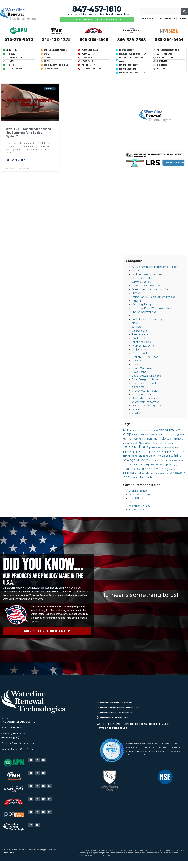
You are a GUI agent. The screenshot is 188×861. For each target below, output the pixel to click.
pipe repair (157, 451)
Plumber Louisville (143, 345)
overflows (153, 443)
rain (125, 455)
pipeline (127, 451)
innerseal (166, 434)
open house (139, 442)
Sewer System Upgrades (146, 375)
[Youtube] (43, 760)
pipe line (174, 447)
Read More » (15, 159)
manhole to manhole (168, 438)
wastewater (178, 472)
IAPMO (136, 293)
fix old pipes (155, 435)
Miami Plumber (138, 498)
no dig (126, 442)
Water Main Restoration (146, 402)
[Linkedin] (37, 760)
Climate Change (141, 282)
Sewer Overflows (142, 368)
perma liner (135, 446)
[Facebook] (30, 760)
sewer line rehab (158, 460)
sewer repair (144, 464)
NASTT (136, 323)
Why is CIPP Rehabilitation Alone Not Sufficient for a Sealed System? (28, 132)
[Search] (184, 11)
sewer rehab (173, 460)
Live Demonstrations (144, 312)
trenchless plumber (144, 473)
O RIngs (136, 327)
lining (175, 434)
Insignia (136, 300)
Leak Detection (138, 490)
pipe (166, 447)
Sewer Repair (140, 372)
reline (131, 455)
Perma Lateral (140, 334)
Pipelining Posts (141, 342)
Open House (139, 330)
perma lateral (166, 442)
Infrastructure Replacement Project (153, 297)
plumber (178, 451)
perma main (156, 447)
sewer (135, 364)
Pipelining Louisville (143, 338)
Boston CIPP (136, 509)
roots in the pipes (157, 455)
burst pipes (151, 430)
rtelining (175, 455)
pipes (168, 451)
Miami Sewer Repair (140, 506)
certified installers (168, 429)
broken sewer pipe (134, 430)
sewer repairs (163, 464)
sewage (136, 360)
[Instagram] (49, 786)
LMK (134, 315)
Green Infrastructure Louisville (150, 289)
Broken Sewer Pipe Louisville (149, 274)
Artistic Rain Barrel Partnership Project (154, 266)
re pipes (140, 455)
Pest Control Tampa (141, 494)
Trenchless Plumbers (144, 390)
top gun (176, 465)
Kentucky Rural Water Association (152, 308)
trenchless (138, 387)
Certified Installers (142, 278)
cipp (127, 434)
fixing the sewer (141, 434)
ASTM (135, 270)
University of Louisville (145, 398)
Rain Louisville (140, 353)
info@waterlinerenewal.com (21, 743)
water (127, 477)
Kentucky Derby (141, 304)
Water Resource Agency (146, 405)
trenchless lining (155, 469)
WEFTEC (137, 409)
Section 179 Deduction (145, 357)
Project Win (139, 349)
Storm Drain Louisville (144, 383)
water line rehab (142, 477)
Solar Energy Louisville (145, 379)
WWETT (137, 413)
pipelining (141, 451)
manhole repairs (142, 438)
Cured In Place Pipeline (146, 285)
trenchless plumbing (163, 473)
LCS (131, 502)
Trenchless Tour (141, 394)
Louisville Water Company (147, 319)
